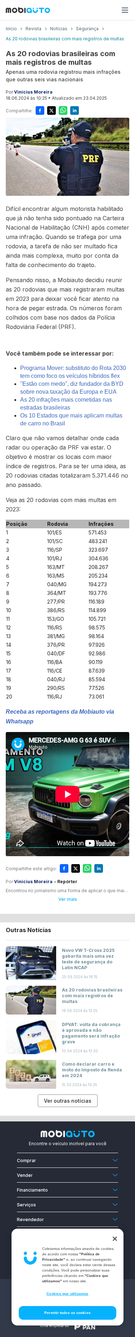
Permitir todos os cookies (67, 1313)
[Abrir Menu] (125, 10)
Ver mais (67, 899)
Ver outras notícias (67, 1101)
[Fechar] (115, 1239)
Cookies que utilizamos (67, 1294)
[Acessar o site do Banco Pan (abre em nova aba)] (85, 1325)
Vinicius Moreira (33, 92)
